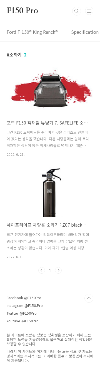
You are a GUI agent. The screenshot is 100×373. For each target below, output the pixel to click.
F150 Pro (22, 11)
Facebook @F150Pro (24, 297)
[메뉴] (89, 11)
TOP (88, 298)
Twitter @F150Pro (22, 313)
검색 (76, 11)
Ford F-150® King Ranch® (32, 32)
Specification (85, 32)
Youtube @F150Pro (23, 320)
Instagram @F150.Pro (25, 305)
